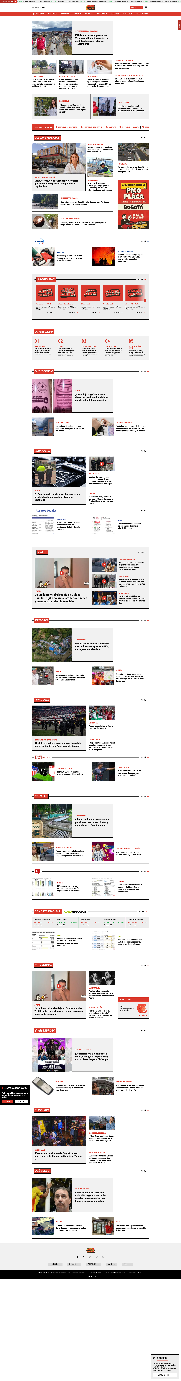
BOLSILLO (88, 14)
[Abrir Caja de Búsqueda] (146, 7)
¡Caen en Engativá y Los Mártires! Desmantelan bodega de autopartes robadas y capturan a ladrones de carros (69, 84)
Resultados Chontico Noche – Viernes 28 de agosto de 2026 (128, 853)
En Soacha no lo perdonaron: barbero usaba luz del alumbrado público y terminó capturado (57, 497)
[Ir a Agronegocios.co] (75, 911)
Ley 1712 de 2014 (90, 1276)
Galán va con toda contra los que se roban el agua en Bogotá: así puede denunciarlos (130, 81)
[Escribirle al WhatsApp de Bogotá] (103, 1257)
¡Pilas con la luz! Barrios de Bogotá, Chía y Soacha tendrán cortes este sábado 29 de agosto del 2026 (72, 108)
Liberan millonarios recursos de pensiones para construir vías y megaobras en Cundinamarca (92, 822)
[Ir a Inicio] (90, 7)
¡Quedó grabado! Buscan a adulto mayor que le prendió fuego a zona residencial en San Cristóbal (83, 223)
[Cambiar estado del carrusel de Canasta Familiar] (15, 1)
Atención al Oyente (95, 1273)
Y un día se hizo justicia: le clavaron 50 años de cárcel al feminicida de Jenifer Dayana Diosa (101, 500)
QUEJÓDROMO (38, 14)
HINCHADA (77, 14)
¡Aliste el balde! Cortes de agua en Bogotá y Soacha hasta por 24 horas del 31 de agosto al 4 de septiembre (99, 82)
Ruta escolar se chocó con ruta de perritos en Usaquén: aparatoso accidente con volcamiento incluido (131, 565)
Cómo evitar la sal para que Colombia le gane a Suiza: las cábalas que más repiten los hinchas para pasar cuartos (90, 1196)
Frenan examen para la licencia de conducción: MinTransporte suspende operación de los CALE (70, 853)
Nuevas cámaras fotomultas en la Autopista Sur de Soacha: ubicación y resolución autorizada (70, 677)
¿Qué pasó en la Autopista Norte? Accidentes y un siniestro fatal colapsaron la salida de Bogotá (43, 82)
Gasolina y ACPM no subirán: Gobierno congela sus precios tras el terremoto (69, 258)
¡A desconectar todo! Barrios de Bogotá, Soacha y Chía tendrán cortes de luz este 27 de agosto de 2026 (101, 1159)
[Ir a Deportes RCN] (43, 757)
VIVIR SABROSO (142, 14)
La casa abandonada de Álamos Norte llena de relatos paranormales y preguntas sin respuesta (71, 1228)
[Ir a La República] (38, 871)
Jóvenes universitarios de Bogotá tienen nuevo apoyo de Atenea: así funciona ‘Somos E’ (58, 1156)
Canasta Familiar (7, 1)
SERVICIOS (115, 14)
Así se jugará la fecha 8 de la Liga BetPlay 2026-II (101, 727)
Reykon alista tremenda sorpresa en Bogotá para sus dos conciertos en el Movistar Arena (101, 994)
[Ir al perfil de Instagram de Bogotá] (90, 1257)
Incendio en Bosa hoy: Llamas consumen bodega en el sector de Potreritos (70, 428)
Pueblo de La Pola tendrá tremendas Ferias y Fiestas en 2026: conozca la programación (131, 108)
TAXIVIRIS (65, 14)
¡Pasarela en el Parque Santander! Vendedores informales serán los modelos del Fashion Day (130, 1087)
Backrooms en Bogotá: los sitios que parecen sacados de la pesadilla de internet (131, 1228)
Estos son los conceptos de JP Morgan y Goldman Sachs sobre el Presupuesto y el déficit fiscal (130, 888)
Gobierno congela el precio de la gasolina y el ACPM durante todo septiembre (100, 149)
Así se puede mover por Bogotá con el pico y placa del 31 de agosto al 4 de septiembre (133, 169)
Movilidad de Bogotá (130, 127)
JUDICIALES (52, 14)
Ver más (143, 138)
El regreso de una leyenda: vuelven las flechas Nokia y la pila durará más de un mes (70, 1087)
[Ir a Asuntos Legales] (46, 510)
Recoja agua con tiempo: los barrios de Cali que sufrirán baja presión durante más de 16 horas (43, 351)
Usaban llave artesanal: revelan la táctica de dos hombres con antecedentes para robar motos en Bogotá (100, 480)
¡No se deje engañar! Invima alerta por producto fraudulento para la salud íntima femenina (91, 397)
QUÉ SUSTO (127, 14)
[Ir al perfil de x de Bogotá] (84, 1257)
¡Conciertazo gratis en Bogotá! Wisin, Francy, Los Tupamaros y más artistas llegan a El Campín (92, 1056)
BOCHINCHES (102, 14)
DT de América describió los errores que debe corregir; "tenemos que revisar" (129, 773)
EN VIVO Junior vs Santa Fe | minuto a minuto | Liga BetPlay (70, 773)
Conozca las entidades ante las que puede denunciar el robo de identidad (129, 525)
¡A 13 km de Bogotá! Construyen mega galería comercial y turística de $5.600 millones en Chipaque (99, 186)
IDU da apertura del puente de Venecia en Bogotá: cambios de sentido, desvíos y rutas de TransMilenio (91, 39)
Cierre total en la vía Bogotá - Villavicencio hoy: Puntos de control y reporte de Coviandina (85, 203)
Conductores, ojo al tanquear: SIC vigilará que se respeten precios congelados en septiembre (56, 183)
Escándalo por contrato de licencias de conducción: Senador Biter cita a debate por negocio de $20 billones (130, 428)
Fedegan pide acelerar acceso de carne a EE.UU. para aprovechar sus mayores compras (69, 941)
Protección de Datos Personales (115, 1273)
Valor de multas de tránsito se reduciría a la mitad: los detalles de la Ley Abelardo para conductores (132, 65)
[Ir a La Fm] (40, 241)
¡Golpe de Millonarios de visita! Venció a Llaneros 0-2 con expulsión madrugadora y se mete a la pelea (102, 746)
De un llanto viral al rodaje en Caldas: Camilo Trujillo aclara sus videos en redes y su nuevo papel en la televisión (61, 598)
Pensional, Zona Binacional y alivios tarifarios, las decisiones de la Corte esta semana (69, 525)
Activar (7, 1101)
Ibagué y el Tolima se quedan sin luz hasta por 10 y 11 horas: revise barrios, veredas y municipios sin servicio (66, 352)
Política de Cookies (164, 1370)
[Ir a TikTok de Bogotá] (96, 1257)
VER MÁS (50, 313)
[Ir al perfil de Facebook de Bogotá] (77, 1257)
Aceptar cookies (163, 1375)
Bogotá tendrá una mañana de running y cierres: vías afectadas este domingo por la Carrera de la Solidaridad (130, 677)
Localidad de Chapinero (67, 127)
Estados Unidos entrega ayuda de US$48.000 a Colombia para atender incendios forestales (130, 258)
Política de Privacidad (78, 1273)
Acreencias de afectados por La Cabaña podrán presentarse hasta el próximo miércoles (130, 941)
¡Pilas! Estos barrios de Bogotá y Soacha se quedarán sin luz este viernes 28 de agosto (102, 1138)
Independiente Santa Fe (93, 127)
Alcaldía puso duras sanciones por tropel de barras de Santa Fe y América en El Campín (58, 744)
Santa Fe (112, 127)
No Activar (21, 1101)
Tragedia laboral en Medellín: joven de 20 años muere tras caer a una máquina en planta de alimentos (90, 352)
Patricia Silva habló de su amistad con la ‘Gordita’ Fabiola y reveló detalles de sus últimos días (132, 599)
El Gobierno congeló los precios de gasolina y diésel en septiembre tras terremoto (70, 888)
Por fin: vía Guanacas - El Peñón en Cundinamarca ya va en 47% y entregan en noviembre (92, 646)
